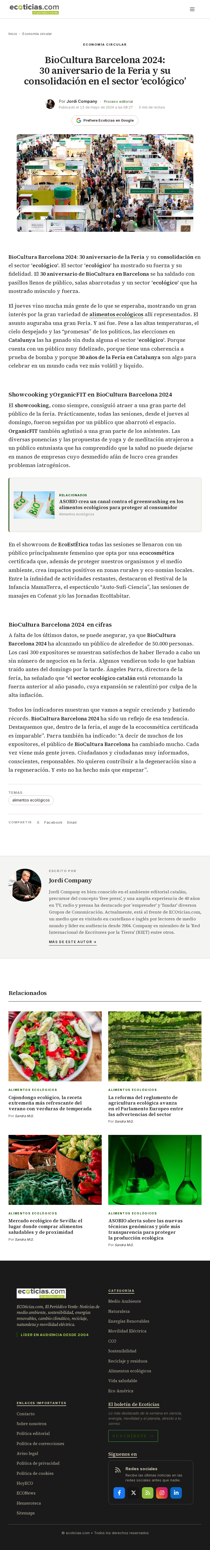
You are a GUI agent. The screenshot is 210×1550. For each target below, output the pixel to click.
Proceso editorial (118, 101)
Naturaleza (119, 1311)
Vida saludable (122, 1381)
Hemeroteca (29, 1503)
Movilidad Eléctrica (127, 1331)
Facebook (53, 822)
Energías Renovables (128, 1321)
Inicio (12, 34)
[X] (133, 1493)
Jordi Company (81, 101)
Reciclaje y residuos (127, 1361)
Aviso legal (27, 1453)
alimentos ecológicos (31, 800)
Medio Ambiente (124, 1301)
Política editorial (33, 1433)
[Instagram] (162, 1493)
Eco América (120, 1391)
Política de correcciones (40, 1443)
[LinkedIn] (176, 1493)
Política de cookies (35, 1473)
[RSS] (147, 1493)
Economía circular (37, 34)
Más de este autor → (73, 942)
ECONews (26, 1493)
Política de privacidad (38, 1463)
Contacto (26, 1414)
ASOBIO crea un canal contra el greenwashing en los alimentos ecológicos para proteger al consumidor (121, 504)
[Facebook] (119, 1493)
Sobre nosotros (31, 1423)
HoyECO (25, 1483)
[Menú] (192, 9)
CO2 (112, 1341)
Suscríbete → (133, 1436)
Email (72, 822)
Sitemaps (26, 1513)
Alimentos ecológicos (129, 1371)
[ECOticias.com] (34, 9)
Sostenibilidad (122, 1351)
